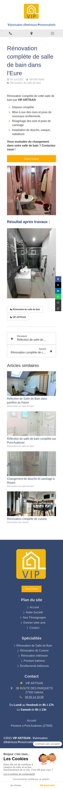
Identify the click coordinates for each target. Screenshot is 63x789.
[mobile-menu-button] (52, 33)
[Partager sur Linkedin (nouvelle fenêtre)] (58, 291)
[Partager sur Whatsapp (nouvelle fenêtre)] (58, 297)
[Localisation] (31, 33)
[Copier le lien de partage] (58, 308)
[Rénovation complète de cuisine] (31, 503)
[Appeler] (10, 33)
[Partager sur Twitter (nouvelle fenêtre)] (58, 285)
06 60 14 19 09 (34, 697)
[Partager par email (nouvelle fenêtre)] (58, 302)
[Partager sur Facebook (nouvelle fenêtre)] (58, 279)
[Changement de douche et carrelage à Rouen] (31, 463)
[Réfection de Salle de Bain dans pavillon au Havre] (31, 383)
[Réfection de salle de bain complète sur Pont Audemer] (31, 423)
